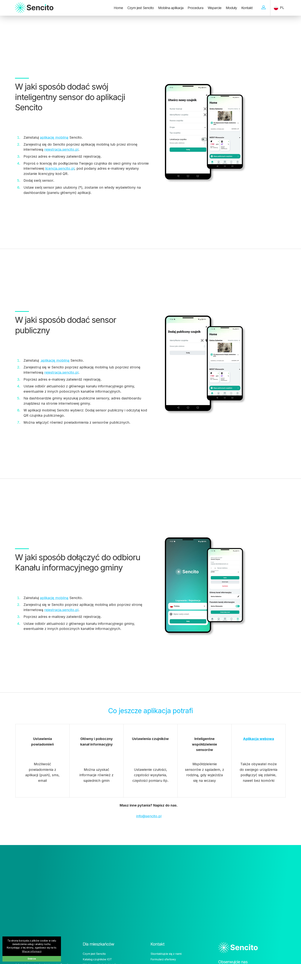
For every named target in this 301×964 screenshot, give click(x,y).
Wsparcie (214, 8)
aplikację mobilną (54, 137)
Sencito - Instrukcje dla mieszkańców (41, 3)
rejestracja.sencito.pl (61, 149)
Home (118, 8)
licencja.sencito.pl (59, 168)
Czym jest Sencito (140, 8)
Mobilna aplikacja (170, 8)
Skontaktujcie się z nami (166, 953)
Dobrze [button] (32, 958)
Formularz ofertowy (163, 959)
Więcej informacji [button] (31, 951)
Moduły (231, 8)
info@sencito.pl (148, 816)
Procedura (195, 8)
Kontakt (247, 8)
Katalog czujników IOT (97, 959)
